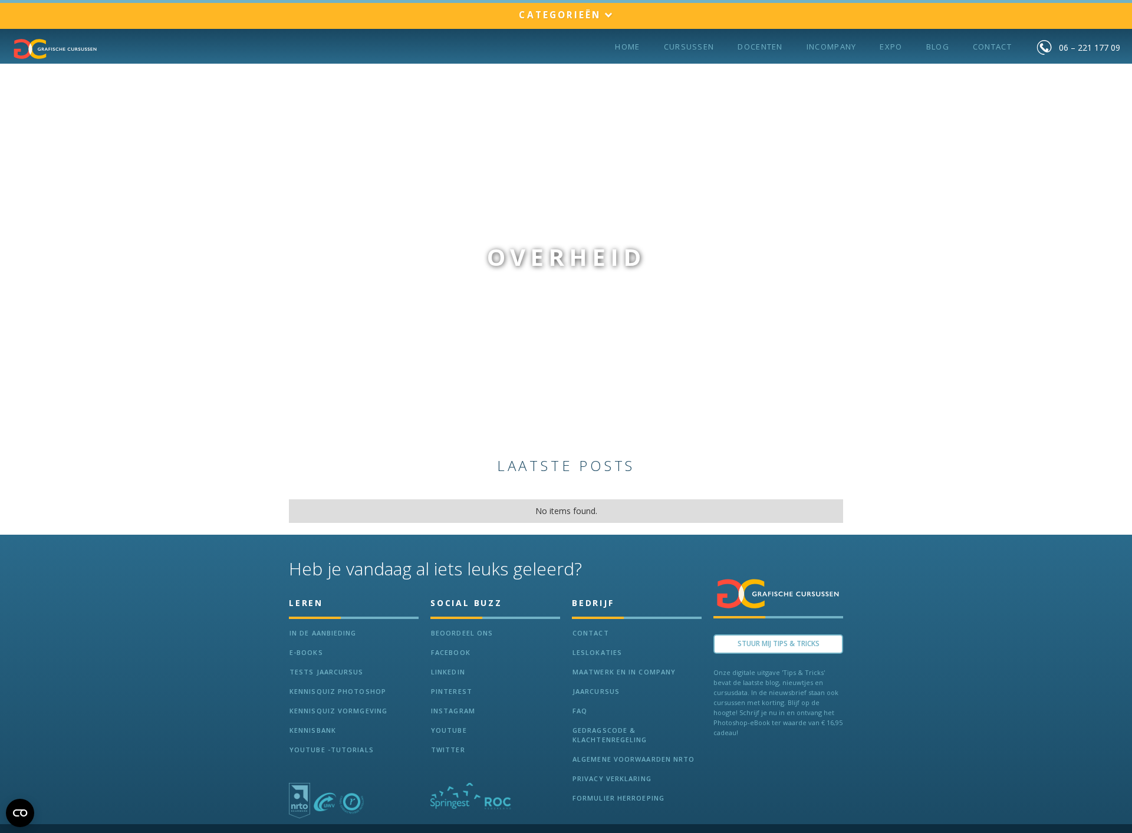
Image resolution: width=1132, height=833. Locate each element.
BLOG (937, 46)
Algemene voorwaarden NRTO (633, 759)
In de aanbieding (323, 632)
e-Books (306, 652)
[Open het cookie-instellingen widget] (20, 813)
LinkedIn (448, 671)
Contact (992, 46)
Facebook (450, 652)
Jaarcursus (596, 691)
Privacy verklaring (611, 778)
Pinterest (451, 691)
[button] (565, 15)
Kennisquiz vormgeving (338, 710)
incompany (832, 46)
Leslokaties (597, 652)
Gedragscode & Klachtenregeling (609, 735)
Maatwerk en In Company (624, 671)
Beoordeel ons (462, 632)
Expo (891, 46)
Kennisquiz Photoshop (337, 691)
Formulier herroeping (618, 798)
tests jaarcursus (326, 671)
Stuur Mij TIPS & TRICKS (779, 643)
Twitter (448, 749)
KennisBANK (312, 730)
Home (627, 46)
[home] (55, 49)
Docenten (760, 46)
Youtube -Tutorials (331, 749)
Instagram (453, 710)
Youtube (449, 730)
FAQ (579, 710)
